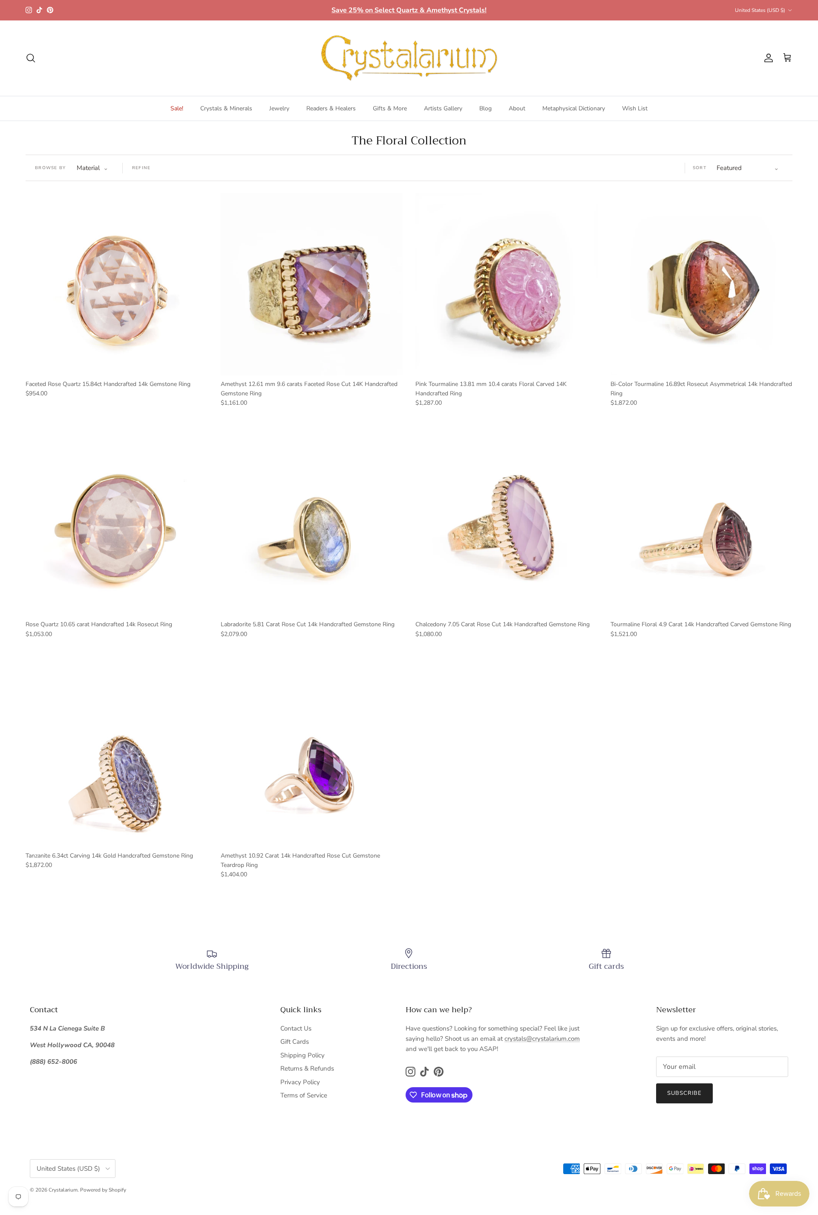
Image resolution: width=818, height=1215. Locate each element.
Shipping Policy (302, 1055)
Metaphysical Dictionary (573, 108)
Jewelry (279, 108)
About (517, 108)
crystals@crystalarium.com (542, 1038)
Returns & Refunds (307, 1068)
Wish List (635, 108)
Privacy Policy (300, 1082)
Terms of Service (303, 1095)
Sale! (176, 108)
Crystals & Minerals (226, 108)
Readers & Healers (331, 108)
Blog (485, 108)
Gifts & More (390, 108)
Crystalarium (63, 1189)
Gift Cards (294, 1041)
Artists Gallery (443, 108)
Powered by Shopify (103, 1189)
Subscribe (684, 1093)
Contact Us (295, 1028)
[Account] (767, 58)
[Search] (31, 58)
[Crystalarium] (409, 58)
